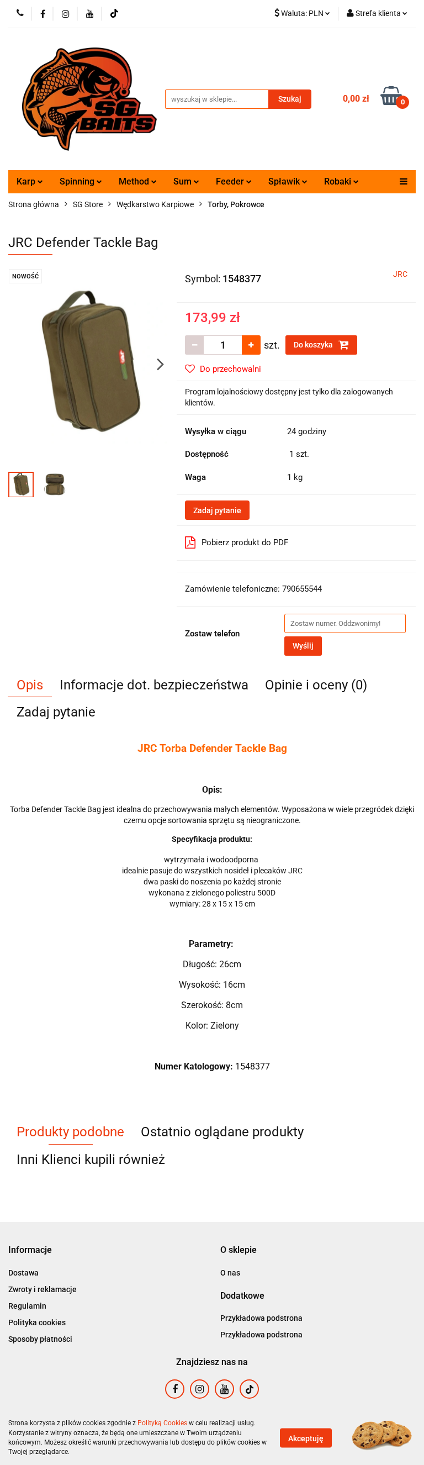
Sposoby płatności (40, 1339)
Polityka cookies (37, 1322)
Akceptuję (306, 1438)
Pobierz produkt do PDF (245, 542)
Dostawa (23, 1272)
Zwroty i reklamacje (42, 1289)
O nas (230, 1272)
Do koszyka (314, 344)
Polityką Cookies (162, 1423)
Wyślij (303, 645)
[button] (30, 1250)
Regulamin (27, 1305)
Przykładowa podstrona (261, 1318)
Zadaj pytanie (217, 510)
